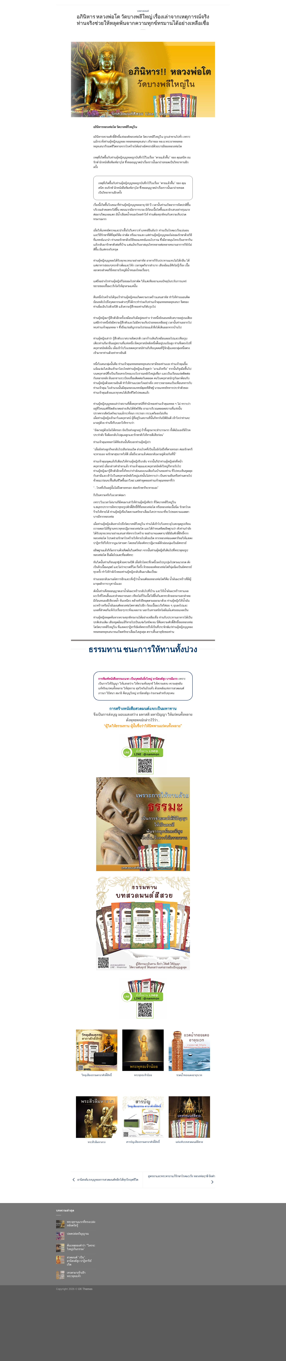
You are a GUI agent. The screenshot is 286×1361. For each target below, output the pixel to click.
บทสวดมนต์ (143, 11)
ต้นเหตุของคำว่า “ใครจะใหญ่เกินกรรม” (81, 1247)
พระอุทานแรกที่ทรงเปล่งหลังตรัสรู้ (81, 1223)
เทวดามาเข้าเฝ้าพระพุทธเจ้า (76, 1274)
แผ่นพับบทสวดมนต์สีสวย (189, 1142)
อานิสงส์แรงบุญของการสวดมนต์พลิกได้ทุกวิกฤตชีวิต (107, 1179)
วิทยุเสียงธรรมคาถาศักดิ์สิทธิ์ (97, 1075)
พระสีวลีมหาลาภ (97, 1142)
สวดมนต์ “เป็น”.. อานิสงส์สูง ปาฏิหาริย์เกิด (79, 1261)
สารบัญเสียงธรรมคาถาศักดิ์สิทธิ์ (143, 1142)
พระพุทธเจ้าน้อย (143, 1075)
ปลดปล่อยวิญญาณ (78, 1233)
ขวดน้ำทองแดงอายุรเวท (189, 1075)
